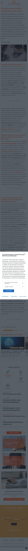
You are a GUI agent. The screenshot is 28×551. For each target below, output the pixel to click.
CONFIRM (9, 290)
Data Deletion (5, 296)
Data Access (14, 296)
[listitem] (14, 283)
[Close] (24, 254)
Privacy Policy (22, 296)
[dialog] (14, 275)
